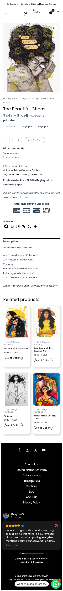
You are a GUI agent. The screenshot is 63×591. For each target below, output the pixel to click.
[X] (29, 226)
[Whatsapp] (12, 226)
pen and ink (37, 174)
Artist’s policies (31, 481)
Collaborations (31, 475)
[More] (35, 226)
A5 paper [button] (43, 126)
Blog (31, 492)
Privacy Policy (31, 502)
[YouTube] (44, 450)
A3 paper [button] (11, 126)
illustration (14, 174)
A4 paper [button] (27, 126)
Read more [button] (12, 545)
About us (31, 497)
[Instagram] (17, 226)
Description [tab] (10, 241)
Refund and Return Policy (31, 470)
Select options (13, 357)
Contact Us (11, 4)
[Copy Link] (23, 226)
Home (6, 98)
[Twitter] (35, 450)
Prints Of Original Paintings (25, 98)
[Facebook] (6, 226)
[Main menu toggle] (6, 13)
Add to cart (35, 140)
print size (9, 120)
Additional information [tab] (17, 247)
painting (25, 174)
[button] (58, 13)
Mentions (31, 486)
